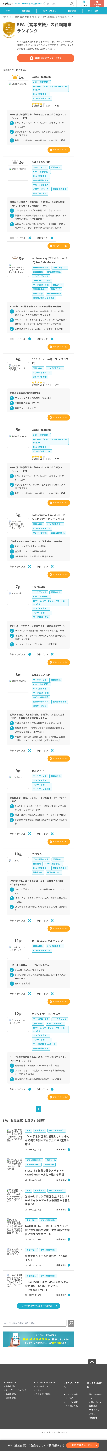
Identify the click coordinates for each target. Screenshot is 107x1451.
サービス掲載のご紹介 (71, 1396)
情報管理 (37, 863)
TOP (8, 11)
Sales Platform (42, 77)
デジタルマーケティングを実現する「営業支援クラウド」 (38, 625)
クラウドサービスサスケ (46, 1014)
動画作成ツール (33, 1164)
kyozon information (46, 1382)
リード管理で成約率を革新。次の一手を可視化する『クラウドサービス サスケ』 (38, 1058)
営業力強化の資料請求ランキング (27, 17)
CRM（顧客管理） (41, 82)
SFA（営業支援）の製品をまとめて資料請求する (36, 1445)
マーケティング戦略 (41, 280)
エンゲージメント (40, 276)
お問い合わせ (95, 1402)
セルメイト (38, 770)
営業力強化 (56, 167)
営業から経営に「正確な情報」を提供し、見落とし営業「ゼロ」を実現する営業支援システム (37, 203)
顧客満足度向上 (54, 271)
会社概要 (93, 1417)
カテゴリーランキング (16, 1390)
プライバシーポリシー (95, 1412)
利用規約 (93, 1406)
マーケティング (40, 167)
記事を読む (26, 11)
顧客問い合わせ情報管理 (43, 298)
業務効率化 (38, 293)
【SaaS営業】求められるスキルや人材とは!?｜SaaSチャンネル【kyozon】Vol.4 (47, 1285)
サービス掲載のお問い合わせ (71, 1406)
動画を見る (11, 1394)
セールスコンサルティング (47, 940)
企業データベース (40, 189)
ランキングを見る (49, 11)
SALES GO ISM (41, 162)
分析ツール (58, 285)
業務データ (56, 289)
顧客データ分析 (40, 193)
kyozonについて (43, 1386)
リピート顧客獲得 (40, 184)
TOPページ (7, 17)
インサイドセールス (41, 98)
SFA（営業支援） (40, 94)
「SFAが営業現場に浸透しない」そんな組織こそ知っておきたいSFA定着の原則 (47, 1140)
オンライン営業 (40, 377)
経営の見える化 (54, 872)
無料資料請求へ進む (82, 1445)
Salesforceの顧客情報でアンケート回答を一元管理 (35, 306)
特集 (29, 1130)
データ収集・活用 (40, 267)
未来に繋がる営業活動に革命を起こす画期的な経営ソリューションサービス (38, 116)
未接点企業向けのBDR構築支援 (25, 393)
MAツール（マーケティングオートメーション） (50, 88)
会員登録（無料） (44, 1394)
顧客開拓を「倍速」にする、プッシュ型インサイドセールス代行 (38, 799)
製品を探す (72, 11)
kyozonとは (93, 11)
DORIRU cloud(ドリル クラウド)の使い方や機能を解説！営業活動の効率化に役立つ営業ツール (47, 1230)
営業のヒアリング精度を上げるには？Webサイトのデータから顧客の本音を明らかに (47, 1200)
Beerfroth (38, 587)
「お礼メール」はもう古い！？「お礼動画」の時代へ (36, 541)
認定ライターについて (96, 1396)
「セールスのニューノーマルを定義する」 (30, 964)
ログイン (40, 1390)
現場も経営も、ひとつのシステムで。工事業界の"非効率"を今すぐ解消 (37, 882)
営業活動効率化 (59, 189)
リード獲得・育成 (40, 180)
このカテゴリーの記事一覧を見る (37, 1305)
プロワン (37, 854)
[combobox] (61, 4)
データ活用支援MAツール (44, 1044)
